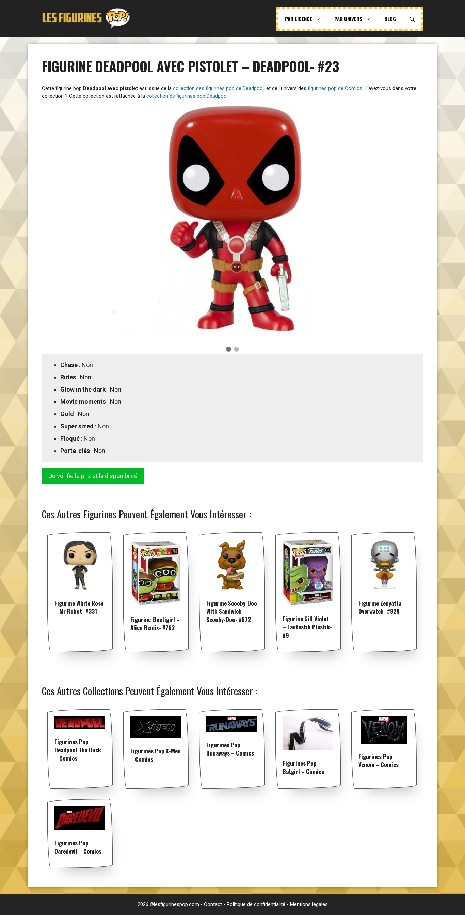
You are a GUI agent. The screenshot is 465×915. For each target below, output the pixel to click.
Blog (390, 18)
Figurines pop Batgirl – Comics (303, 767)
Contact (213, 904)
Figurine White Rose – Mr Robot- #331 (78, 607)
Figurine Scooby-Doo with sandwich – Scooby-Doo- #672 (231, 611)
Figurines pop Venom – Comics (378, 760)
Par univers (348, 18)
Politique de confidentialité (256, 904)
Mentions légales (309, 904)
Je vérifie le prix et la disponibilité (93, 475)
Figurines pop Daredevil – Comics (77, 847)
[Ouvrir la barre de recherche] (412, 19)
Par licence (298, 18)
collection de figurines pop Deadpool (187, 96)
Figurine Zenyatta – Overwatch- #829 (382, 607)
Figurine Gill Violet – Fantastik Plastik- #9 (307, 626)
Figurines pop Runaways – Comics (230, 749)
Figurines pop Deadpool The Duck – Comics (77, 749)
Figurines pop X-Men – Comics (155, 755)
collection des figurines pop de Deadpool (218, 88)
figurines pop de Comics (335, 88)
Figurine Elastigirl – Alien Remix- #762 (155, 623)
